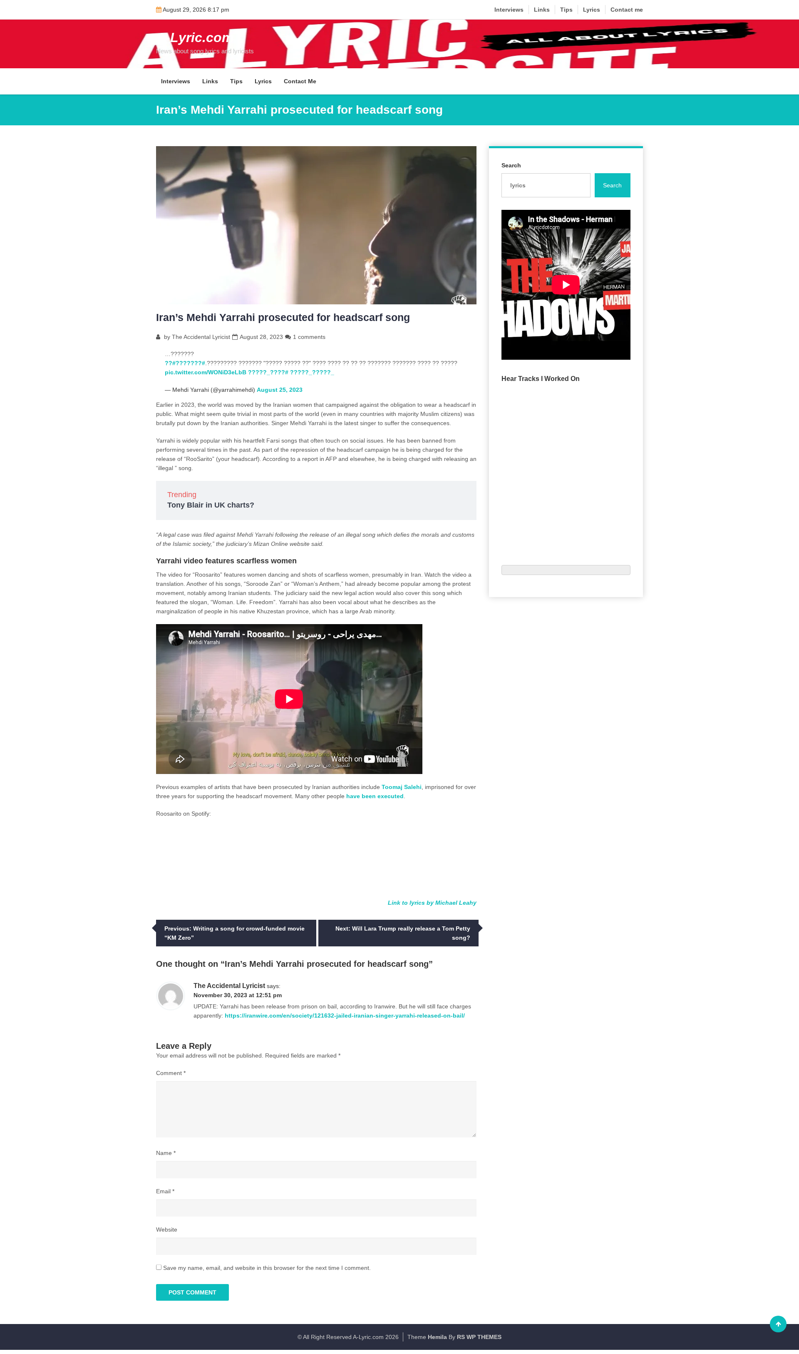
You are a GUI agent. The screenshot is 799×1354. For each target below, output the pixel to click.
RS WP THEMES (479, 1337)
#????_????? (268, 372)
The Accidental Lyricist (201, 337)
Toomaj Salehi (402, 787)
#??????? (190, 363)
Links (542, 9)
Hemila (437, 1337)
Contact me (626, 9)
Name (166, 1153)
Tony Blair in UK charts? (210, 505)
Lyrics (591, 9)
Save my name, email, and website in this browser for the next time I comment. (267, 1267)
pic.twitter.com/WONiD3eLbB (205, 372)
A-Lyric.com (194, 37)
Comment (171, 1073)
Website (166, 1229)
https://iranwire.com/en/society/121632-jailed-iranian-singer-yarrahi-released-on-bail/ (345, 1015)
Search (511, 165)
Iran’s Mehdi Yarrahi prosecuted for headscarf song (283, 317)
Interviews (509, 9)
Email (165, 1191)
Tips (566, 9)
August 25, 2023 (280, 389)
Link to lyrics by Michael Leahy (432, 902)
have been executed (375, 796)
